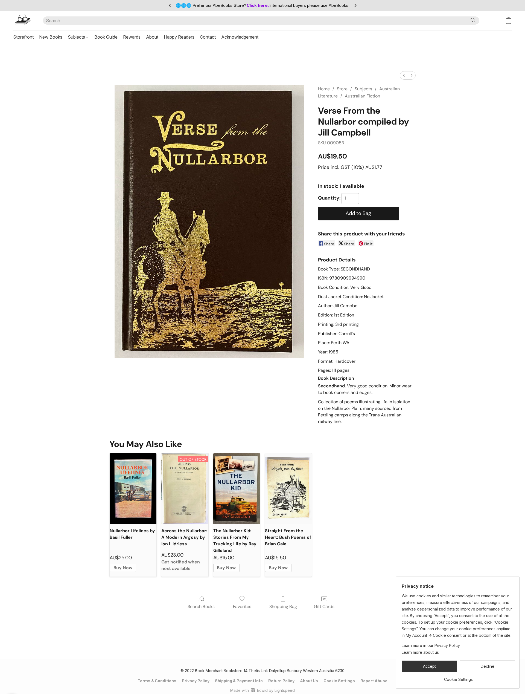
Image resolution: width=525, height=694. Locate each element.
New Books (50, 37)
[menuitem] (404, 75)
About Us (309, 680)
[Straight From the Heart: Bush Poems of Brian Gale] (288, 488)
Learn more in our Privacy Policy (431, 645)
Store (342, 89)
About (152, 37)
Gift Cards (324, 606)
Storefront (23, 37)
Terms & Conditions (157, 680)
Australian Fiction (362, 96)
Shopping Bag (283, 606)
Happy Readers (179, 37)
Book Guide (106, 37)
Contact (208, 37)
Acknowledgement (239, 37)
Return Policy (281, 680)
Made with (262, 690)
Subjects (77, 37)
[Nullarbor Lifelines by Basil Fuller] (133, 488)
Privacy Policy (195, 680)
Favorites (242, 606)
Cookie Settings (339, 680)
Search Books (201, 606)
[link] (458, 677)
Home (324, 89)
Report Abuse (373, 680)
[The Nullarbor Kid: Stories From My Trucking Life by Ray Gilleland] (236, 488)
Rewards (132, 37)
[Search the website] (473, 20)
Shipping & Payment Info (239, 680)
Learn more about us (420, 652)
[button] (22, 20)
